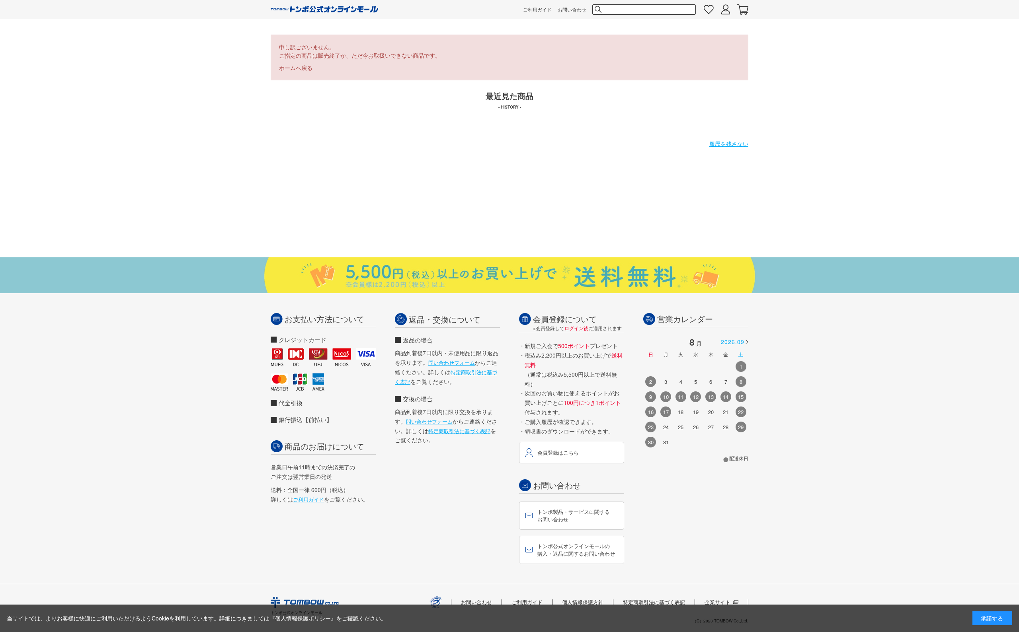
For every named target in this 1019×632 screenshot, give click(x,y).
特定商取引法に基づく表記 (459, 431)
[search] (597, 9)
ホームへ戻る (295, 68)
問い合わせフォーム (451, 362)
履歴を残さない (728, 144)
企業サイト (717, 602)
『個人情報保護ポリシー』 (302, 618)
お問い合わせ (572, 9)
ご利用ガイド (537, 9)
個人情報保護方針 (582, 602)
